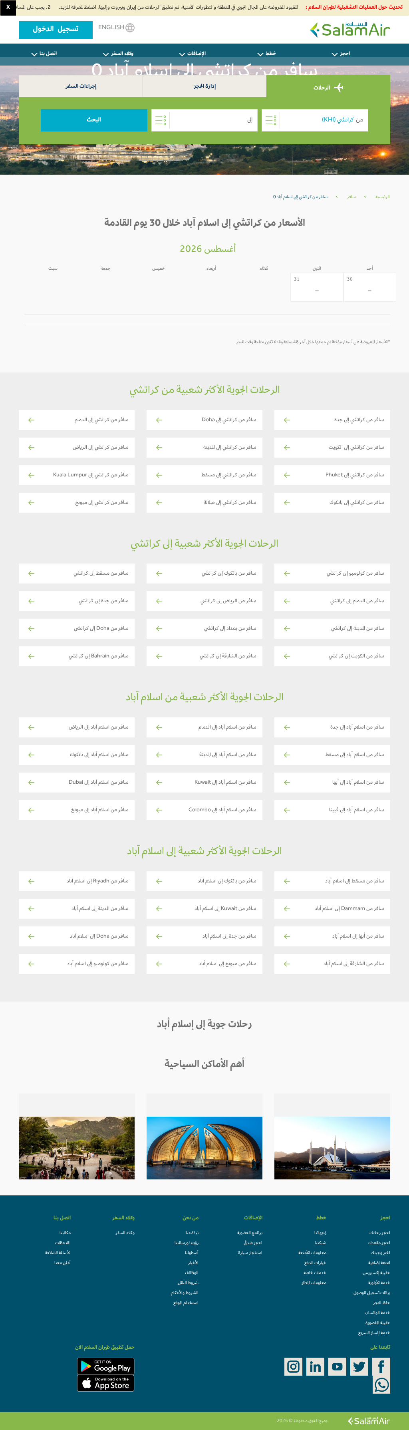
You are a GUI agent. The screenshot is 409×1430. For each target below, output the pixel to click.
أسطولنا (192, 1253)
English (111, 28)
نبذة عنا (192, 1233)
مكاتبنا (65, 1233)
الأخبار (193, 1263)
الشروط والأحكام (185, 1293)
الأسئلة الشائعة (58, 1253)
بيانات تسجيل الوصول (371, 1293)
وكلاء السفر (122, 54)
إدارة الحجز (205, 87)
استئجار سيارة (250, 1253)
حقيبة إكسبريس (376, 1273)
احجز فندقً (253, 1243)
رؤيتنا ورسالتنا (187, 1243)
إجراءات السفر (81, 87)
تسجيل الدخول (56, 30)
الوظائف (192, 1273)
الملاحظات (63, 1243)
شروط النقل (188, 1283)
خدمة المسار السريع (374, 1333)
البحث (94, 120)
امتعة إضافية (379, 1263)
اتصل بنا (48, 54)
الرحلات (322, 89)
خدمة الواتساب (377, 1313)
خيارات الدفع (315, 1263)
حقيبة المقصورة (377, 1323)
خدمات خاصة (315, 1273)
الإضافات (196, 54)
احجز (345, 54)
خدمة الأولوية (379, 1283)
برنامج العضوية (249, 1233)
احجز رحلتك (379, 1233)
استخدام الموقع (186, 1303)
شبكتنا (320, 1243)
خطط (271, 54)
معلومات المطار (314, 1283)
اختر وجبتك (380, 1253)
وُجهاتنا (320, 1233)
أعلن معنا (62, 1263)
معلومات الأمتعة (312, 1253)
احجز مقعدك (379, 1243)
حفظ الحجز (381, 1303)
